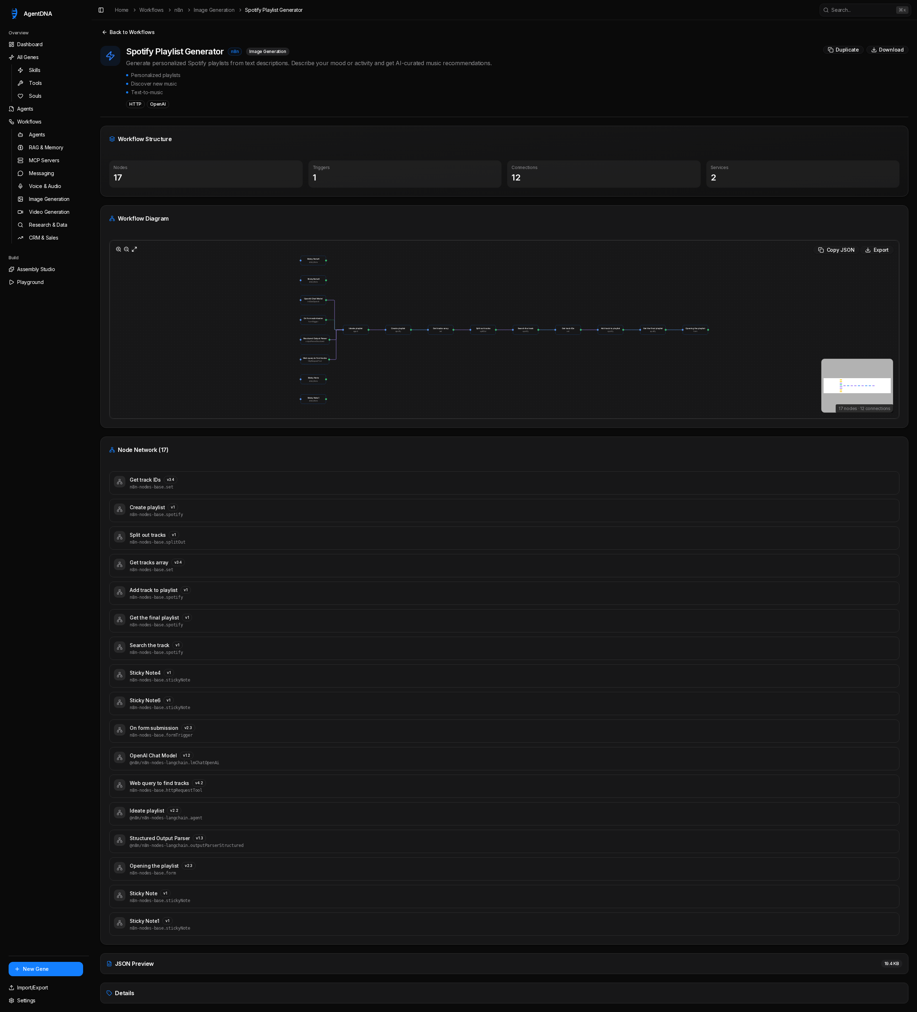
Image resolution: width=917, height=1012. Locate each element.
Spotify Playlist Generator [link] (274, 10)
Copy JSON (841, 250)
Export (881, 250)
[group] (568, 330)
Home (122, 10)
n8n (178, 10)
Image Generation (214, 10)
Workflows (151, 10)
